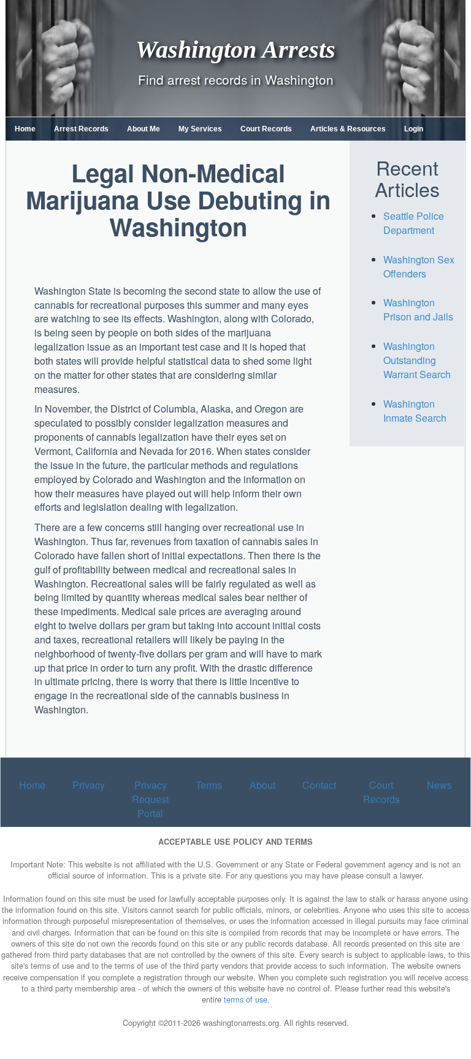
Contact (319, 785)
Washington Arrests (235, 48)
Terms (209, 785)
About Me (143, 129)
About (262, 785)
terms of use (245, 999)
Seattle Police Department (413, 223)
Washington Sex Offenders (418, 266)
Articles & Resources (348, 129)
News (439, 785)
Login (413, 129)
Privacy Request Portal (150, 799)
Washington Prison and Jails (418, 309)
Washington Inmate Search (414, 411)
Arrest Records (81, 129)
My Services (200, 129)
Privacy (88, 785)
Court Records (266, 129)
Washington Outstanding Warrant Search (417, 360)
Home (25, 129)
